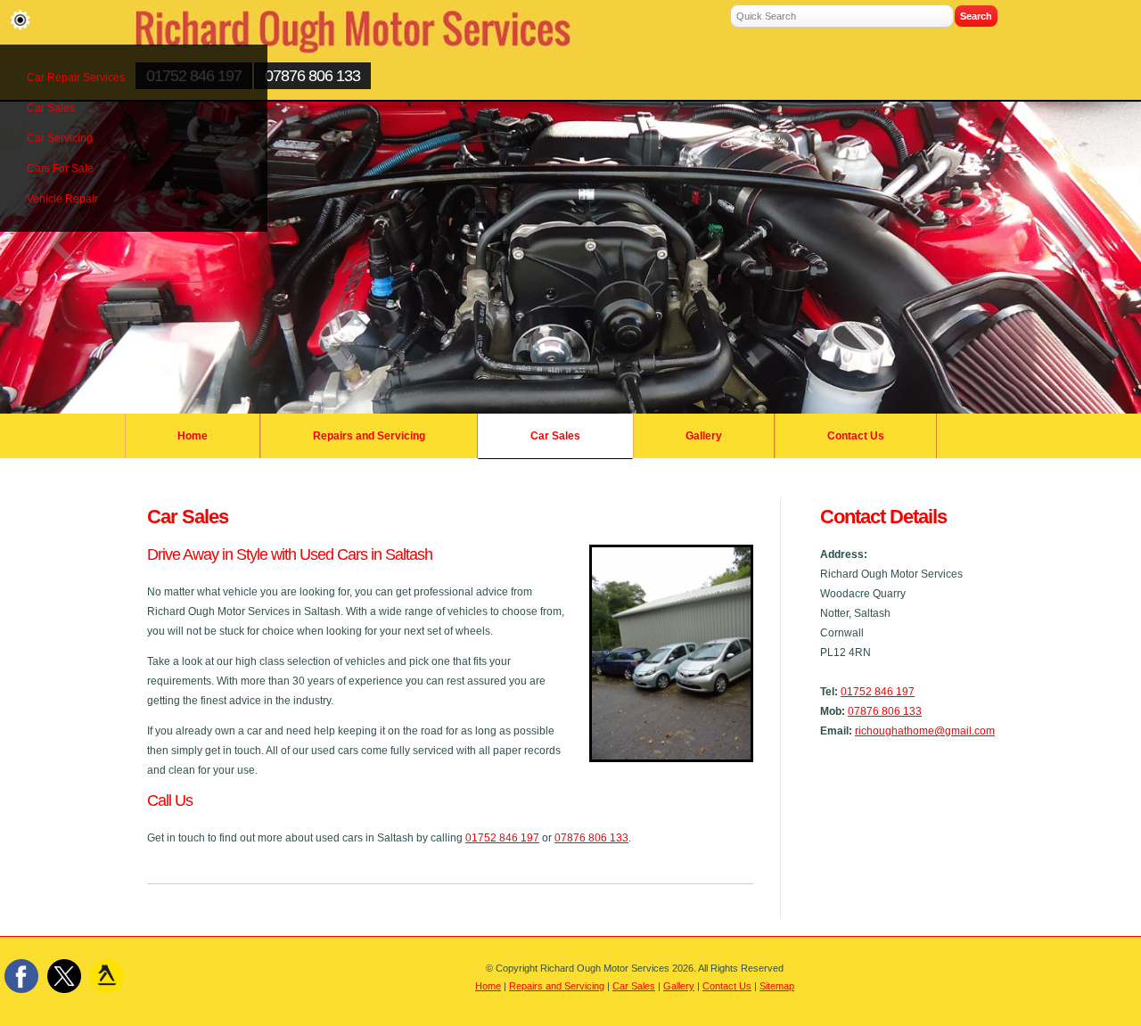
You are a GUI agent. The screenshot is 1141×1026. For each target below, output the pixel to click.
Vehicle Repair (62, 199)
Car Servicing (60, 138)
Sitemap (776, 986)
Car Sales (51, 108)
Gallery (703, 436)
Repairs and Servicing (369, 436)
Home (192, 436)
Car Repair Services (76, 77)
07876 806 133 (312, 76)
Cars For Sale (60, 168)
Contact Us (855, 436)
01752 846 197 (878, 691)
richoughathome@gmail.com (925, 731)
